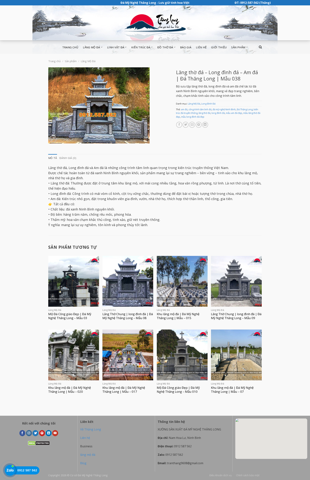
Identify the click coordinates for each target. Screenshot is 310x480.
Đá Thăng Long (245, 109)
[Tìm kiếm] (260, 47)
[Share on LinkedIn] (205, 125)
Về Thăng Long (90, 429)
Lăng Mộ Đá (88, 61)
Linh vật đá (115, 47)
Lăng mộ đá (91, 47)
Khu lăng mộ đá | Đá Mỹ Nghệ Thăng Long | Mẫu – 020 (69, 390)
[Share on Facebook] (179, 125)
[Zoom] (53, 139)
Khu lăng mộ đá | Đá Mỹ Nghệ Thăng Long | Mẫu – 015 (178, 316)
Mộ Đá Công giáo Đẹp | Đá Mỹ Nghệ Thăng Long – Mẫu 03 (69, 316)
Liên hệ (201, 47)
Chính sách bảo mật (248, 475)
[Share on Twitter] (186, 125)
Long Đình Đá (208, 103)
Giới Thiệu (219, 47)
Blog (83, 463)
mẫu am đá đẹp (234, 113)
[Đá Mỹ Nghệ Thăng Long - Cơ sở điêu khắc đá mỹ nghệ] (155, 23)
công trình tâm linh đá (200, 109)
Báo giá (185, 47)
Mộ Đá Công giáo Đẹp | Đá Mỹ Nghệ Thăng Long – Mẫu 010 (178, 390)
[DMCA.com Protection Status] (39, 443)
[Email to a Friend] (192, 125)
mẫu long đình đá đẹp (192, 116)
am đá (184, 109)
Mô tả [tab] (52, 158)
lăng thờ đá (204, 113)
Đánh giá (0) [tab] (67, 158)
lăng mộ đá (87, 455)
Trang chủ (70, 47)
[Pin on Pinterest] (199, 125)
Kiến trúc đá (140, 47)
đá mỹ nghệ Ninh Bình (224, 109)
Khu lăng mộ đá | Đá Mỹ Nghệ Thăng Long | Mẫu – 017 (123, 390)
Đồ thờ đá (165, 47)
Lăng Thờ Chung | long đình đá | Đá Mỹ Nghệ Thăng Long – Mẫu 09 (236, 316)
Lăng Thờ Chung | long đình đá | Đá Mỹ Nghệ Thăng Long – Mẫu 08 (127, 316)
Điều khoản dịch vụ (220, 475)
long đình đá (218, 113)
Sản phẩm (238, 47)
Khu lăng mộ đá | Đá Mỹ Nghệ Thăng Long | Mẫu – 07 (232, 390)
